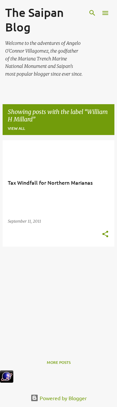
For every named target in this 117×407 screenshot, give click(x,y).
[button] (105, 234)
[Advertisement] (58, 297)
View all (16, 128)
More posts (59, 362)
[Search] (92, 13)
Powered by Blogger (62, 398)
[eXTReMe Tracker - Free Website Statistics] (6, 380)
